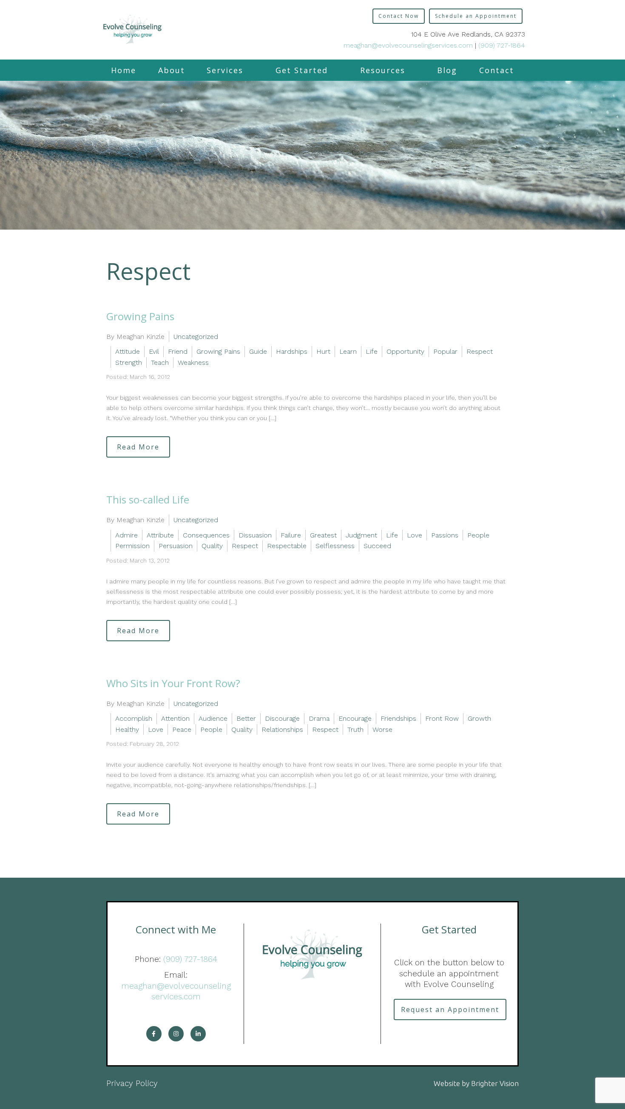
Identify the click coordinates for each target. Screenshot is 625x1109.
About (171, 70)
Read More (138, 447)
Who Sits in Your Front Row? (173, 683)
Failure (291, 535)
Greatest (323, 535)
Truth (355, 729)
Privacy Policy (132, 1083)
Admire (126, 535)
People (478, 535)
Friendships (398, 718)
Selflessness (335, 546)
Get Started (302, 70)
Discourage (282, 718)
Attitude (127, 351)
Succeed (377, 546)
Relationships (282, 729)
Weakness (193, 362)
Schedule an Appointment (476, 16)
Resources (382, 70)
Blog (447, 70)
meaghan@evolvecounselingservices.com (408, 45)
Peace (181, 729)
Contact (496, 70)
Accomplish (133, 718)
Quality (212, 546)
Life (372, 351)
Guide (258, 351)
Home (123, 70)
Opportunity (405, 351)
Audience (213, 718)
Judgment (361, 535)
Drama (319, 718)
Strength (128, 362)
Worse (382, 729)
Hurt (323, 351)
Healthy (127, 729)
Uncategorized (195, 337)
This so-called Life (147, 499)
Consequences (206, 535)
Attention (175, 718)
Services (225, 70)
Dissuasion (255, 535)
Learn (348, 351)
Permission (132, 546)
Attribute (160, 535)
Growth (479, 718)
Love (414, 535)
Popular (445, 351)
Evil (154, 351)
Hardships (291, 351)
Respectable (287, 546)
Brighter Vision (495, 1083)
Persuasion (176, 546)
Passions (444, 535)
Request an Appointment (450, 1009)
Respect (479, 351)
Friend (178, 351)
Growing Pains (140, 316)
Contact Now (398, 16)
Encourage (355, 718)
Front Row (442, 718)
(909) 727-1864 (501, 45)
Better (246, 718)
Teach (160, 362)
